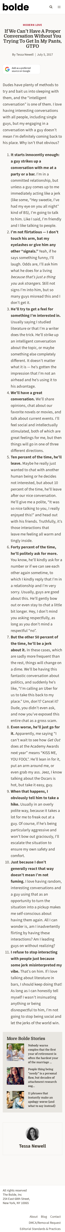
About (34, 1216)
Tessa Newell (25, 54)
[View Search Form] (51, 7)
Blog (44, 1216)
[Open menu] (59, 7)
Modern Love (32, 25)
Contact (55, 1216)
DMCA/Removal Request (45, 1222)
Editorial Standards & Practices (40, 1229)
